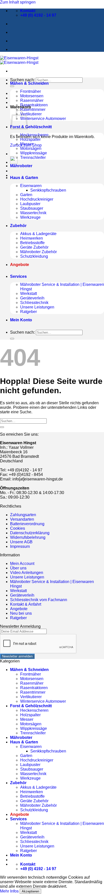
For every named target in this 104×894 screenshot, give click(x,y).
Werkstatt (28, 293)
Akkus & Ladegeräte (38, 234)
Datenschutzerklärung (29, 533)
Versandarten (22, 519)
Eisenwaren (31, 186)
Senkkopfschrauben (48, 190)
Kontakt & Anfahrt (25, 604)
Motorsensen (31, 96)
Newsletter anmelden (17, 656)
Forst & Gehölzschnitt (31, 127)
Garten (26, 195)
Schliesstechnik (34, 302)
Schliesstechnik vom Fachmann (38, 600)
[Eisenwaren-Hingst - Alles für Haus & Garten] (19, 60)
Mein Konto (21, 320)
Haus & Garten (24, 177)
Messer (26, 144)
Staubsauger (31, 208)
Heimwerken (31, 238)
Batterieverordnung (27, 524)
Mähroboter (21, 166)
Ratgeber (28, 311)
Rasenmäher (31, 100)
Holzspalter (30, 139)
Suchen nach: (22, 80)
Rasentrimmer (32, 109)
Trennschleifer (33, 157)
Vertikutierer (31, 114)
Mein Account (22, 563)
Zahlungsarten (23, 515)
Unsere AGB (21, 542)
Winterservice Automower (43, 118)
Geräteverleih (32, 298)
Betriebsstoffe (32, 243)
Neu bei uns (21, 613)
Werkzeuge (30, 217)
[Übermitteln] (12, 86)
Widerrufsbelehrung (27, 537)
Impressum (20, 546)
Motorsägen (30, 148)
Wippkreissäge (33, 153)
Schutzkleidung (34, 256)
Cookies (17, 528)
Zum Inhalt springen (18, 2)
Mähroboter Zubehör (38, 252)
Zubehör (18, 226)
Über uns (18, 568)
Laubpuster (30, 204)
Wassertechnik (33, 213)
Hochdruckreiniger (36, 199)
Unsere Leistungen (37, 307)
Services (18, 276)
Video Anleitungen (26, 572)
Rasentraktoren (34, 105)
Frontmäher (30, 91)
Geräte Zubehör (34, 247)
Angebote (19, 609)
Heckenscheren (34, 135)
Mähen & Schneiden (29, 83)
